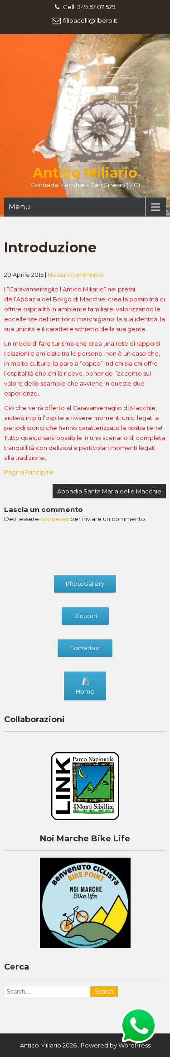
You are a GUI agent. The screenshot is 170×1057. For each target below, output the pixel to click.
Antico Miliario (85, 172)
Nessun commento (76, 274)
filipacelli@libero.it (90, 20)
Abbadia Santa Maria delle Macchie (109, 491)
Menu (19, 207)
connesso (54, 518)
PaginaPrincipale (29, 472)
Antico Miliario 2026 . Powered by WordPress (85, 1045)
